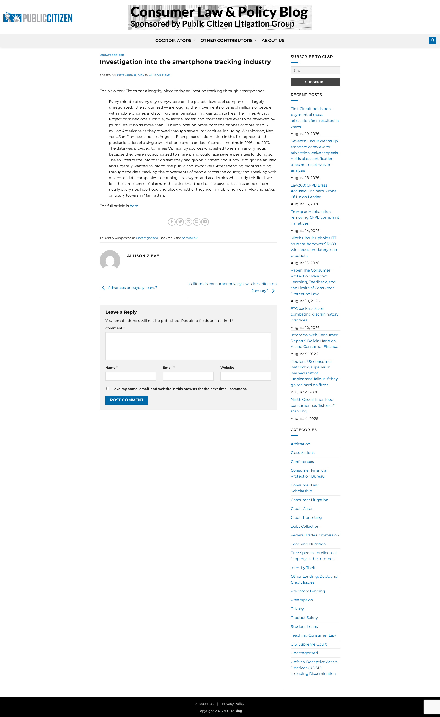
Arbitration (300, 444)
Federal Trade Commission (315, 535)
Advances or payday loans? (132, 288)
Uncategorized (112, 55)
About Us (273, 40)
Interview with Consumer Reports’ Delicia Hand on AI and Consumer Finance (314, 341)
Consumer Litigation (309, 500)
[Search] (432, 40)
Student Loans (304, 626)
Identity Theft (303, 568)
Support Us (204, 704)
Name (111, 367)
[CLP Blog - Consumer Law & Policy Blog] (220, 17)
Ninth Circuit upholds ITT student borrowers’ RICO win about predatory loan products (314, 247)
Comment (115, 328)
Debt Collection (305, 526)
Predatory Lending (308, 591)
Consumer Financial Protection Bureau (309, 473)
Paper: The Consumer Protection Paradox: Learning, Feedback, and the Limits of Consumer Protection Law (313, 282)
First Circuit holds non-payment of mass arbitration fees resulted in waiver (315, 118)
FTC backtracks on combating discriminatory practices (314, 314)
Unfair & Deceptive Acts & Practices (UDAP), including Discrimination (314, 668)
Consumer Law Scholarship (304, 488)
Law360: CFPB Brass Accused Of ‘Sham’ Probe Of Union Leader (314, 191)
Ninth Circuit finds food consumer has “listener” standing (313, 405)
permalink (190, 238)
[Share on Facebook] (172, 222)
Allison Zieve (159, 75)
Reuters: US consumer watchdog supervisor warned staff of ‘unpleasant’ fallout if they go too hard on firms (314, 373)
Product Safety (304, 617)
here (134, 206)
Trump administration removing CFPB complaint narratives (315, 217)
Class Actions (303, 453)
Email (169, 367)
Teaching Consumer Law (313, 635)
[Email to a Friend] (188, 222)
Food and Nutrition (308, 544)
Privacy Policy (233, 704)
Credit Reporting (306, 517)
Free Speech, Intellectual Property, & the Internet (313, 556)
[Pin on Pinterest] (197, 222)
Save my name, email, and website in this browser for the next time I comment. (180, 389)
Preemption (302, 600)
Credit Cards (302, 508)
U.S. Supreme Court (309, 644)
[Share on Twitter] (180, 222)
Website (227, 367)
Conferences (302, 461)
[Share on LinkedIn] (205, 222)
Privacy (297, 609)
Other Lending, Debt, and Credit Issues (314, 579)
